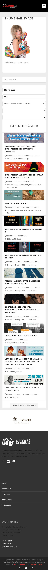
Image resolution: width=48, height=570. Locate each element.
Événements (6, 489)
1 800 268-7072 (7, 544)
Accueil (4, 483)
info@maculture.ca (9, 546)
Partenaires (6, 505)
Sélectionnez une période (17, 103)
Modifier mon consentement (30, 564)
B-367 (16, 564)
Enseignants (6, 494)
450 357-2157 (7, 541)
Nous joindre (6, 500)
